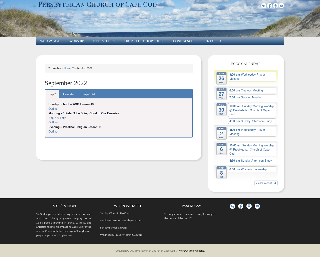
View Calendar (265, 183)
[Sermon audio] (275, 7)
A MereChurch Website (190, 250)
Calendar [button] (68, 94)
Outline (53, 108)
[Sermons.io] (249, 207)
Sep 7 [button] (52, 94)
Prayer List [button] (88, 94)
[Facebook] (269, 7)
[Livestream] (263, 7)
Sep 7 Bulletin (57, 118)
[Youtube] (281, 7)
